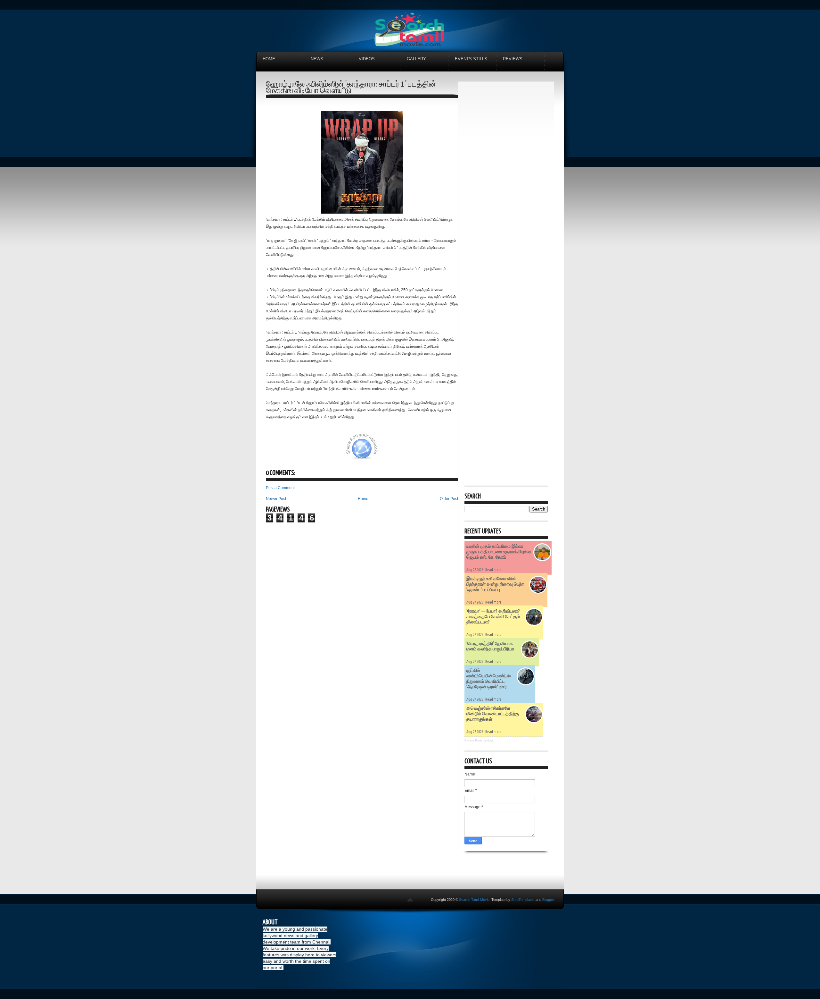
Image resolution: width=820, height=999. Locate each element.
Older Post (449, 498)
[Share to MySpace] (400, 449)
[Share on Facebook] (338, 449)
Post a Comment (280, 488)
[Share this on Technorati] (274, 449)
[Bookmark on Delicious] (322, 449)
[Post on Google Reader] (416, 449)
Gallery (416, 58)
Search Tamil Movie (474, 900)
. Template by (512, 900)
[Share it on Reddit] (448, 449)
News (317, 58)
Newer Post (276, 498)
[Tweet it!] (306, 449)
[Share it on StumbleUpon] (384, 449)
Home (269, 58)
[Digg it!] (290, 449)
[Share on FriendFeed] (432, 449)
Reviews (512, 58)
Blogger (548, 900)
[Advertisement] (506, 184)
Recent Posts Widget (478, 740)
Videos (367, 58)
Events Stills (471, 58)
